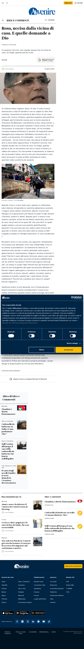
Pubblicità (53, 592)
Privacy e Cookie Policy (21, 632)
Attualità (4, 585)
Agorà (4, 595)
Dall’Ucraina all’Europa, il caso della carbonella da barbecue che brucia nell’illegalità (8, 451)
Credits (53, 632)
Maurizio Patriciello (9, 45)
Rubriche (21, 595)
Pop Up (36, 595)
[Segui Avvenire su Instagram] (22, 621)
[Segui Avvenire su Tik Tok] (49, 621)
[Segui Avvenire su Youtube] (43, 621)
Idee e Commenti (24, 581)
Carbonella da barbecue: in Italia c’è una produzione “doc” (8, 429)
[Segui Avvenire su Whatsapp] (38, 621)
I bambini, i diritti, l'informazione (8, 411)
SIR (67, 581)
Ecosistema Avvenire (57, 588)
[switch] (32, 335)
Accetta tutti (68, 350)
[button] (3, 3)
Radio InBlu (70, 585)
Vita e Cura (22, 588)
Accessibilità (33, 632)
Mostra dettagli (72, 343)
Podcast (4, 599)
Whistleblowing (43, 632)
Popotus (36, 592)
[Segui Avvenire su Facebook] (17, 621)
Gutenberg (37, 588)
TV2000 (69, 588)
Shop (51, 599)
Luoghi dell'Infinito (40, 599)
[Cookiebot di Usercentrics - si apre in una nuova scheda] (73, 297)
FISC (67, 592)
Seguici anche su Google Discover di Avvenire (30, 379)
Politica (4, 588)
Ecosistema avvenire (25, 602)
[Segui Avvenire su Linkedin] (33, 621)
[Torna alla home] (3, 20)
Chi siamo (53, 581)
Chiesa (4, 602)
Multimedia (22, 599)
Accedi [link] (79, 3)
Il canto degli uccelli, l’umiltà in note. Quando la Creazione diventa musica (9, 477)
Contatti (52, 602)
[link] (68, 2)
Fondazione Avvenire (57, 595)
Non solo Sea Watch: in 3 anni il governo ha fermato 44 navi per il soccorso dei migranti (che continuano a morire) (16, 544)
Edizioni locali (38, 581)
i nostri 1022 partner (14, 308)
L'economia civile (39, 585)
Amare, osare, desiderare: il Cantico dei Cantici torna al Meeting (14, 506)
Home (3, 581)
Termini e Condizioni (7, 632)
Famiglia (21, 592)
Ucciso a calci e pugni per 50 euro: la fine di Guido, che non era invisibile (15, 525)
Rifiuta (41, 350)
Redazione (49, 505)
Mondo (4, 592)
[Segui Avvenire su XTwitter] (28, 621)
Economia (21, 585)
